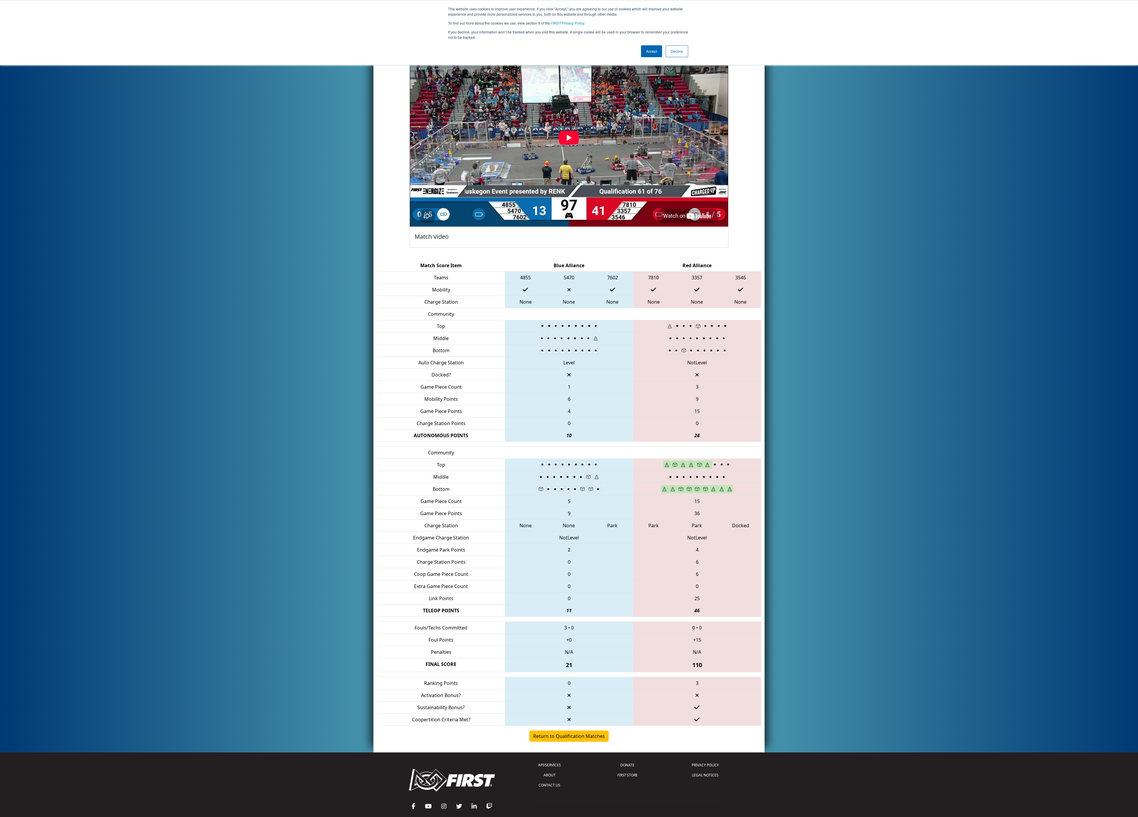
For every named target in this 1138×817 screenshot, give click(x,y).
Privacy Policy (567, 22)
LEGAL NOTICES (705, 775)
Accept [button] (651, 51)
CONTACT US (549, 785)
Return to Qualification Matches (569, 736)
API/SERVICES (549, 765)
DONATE (627, 765)
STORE (627, 775)
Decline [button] (677, 51)
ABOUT (550, 775)
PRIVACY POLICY (705, 765)
